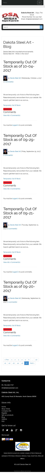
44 (18, 363)
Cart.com (28, 471)
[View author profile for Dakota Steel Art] (5, 78)
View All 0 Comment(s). (12, 115)
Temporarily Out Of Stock (11, 105)
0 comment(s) (9, 82)
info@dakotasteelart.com (10, 388)
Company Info (6, 411)
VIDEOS (4, 419)
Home (4, 407)
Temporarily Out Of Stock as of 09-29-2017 (19, 139)
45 (22, 363)
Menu (5, 2)
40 (36, 359)
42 (9, 363)
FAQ (3, 421)
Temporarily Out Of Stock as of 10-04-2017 (19, 66)
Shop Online (6, 409)
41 (5, 363)
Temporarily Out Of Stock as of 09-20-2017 (19, 286)
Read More (7, 109)
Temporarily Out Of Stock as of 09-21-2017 (19, 213)
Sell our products (7, 415)
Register (4, 413)
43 (14, 363)
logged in (15, 125)
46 (26, 363)
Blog (3, 417)
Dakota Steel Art (15, 78)
